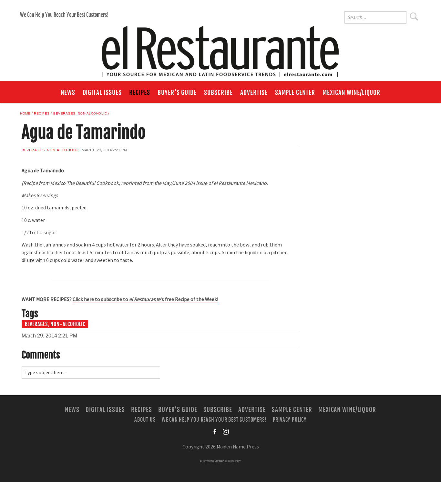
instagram (226, 432)
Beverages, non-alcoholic (80, 113)
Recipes (139, 92)
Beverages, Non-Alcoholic (55, 324)
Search (414, 16)
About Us (144, 420)
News (68, 92)
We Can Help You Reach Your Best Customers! (64, 15)
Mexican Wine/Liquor (351, 92)
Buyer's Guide (177, 92)
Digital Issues (102, 92)
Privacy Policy (290, 420)
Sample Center (295, 92)
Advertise (254, 92)
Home (25, 113)
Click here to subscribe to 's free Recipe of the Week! (145, 299)
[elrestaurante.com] (220, 48)
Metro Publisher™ (228, 461)
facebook (215, 432)
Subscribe (218, 92)
